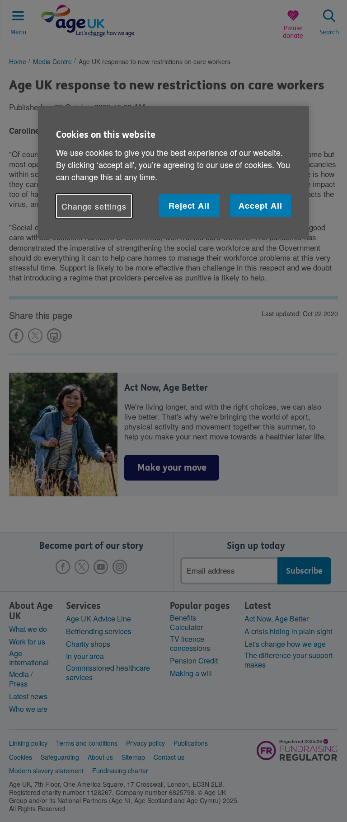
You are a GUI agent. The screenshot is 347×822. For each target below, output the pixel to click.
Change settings (94, 206)
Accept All (260, 205)
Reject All (189, 205)
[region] (173, 172)
